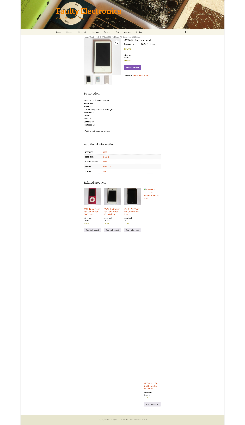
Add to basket (132, 67)
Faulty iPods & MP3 (97, 37)
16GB (105, 152)
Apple (105, 162)
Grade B (106, 157)
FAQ (117, 32)
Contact (127, 32)
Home (58, 32)
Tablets (107, 32)
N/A (104, 171)
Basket (139, 32)
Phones (69, 32)
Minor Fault (107, 166)
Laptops (95, 32)
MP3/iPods (82, 32)
